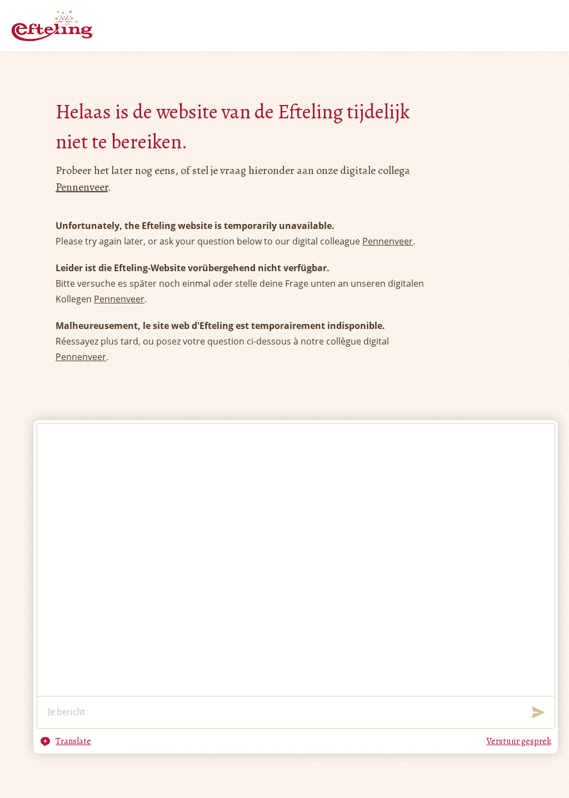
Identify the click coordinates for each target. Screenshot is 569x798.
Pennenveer (82, 186)
